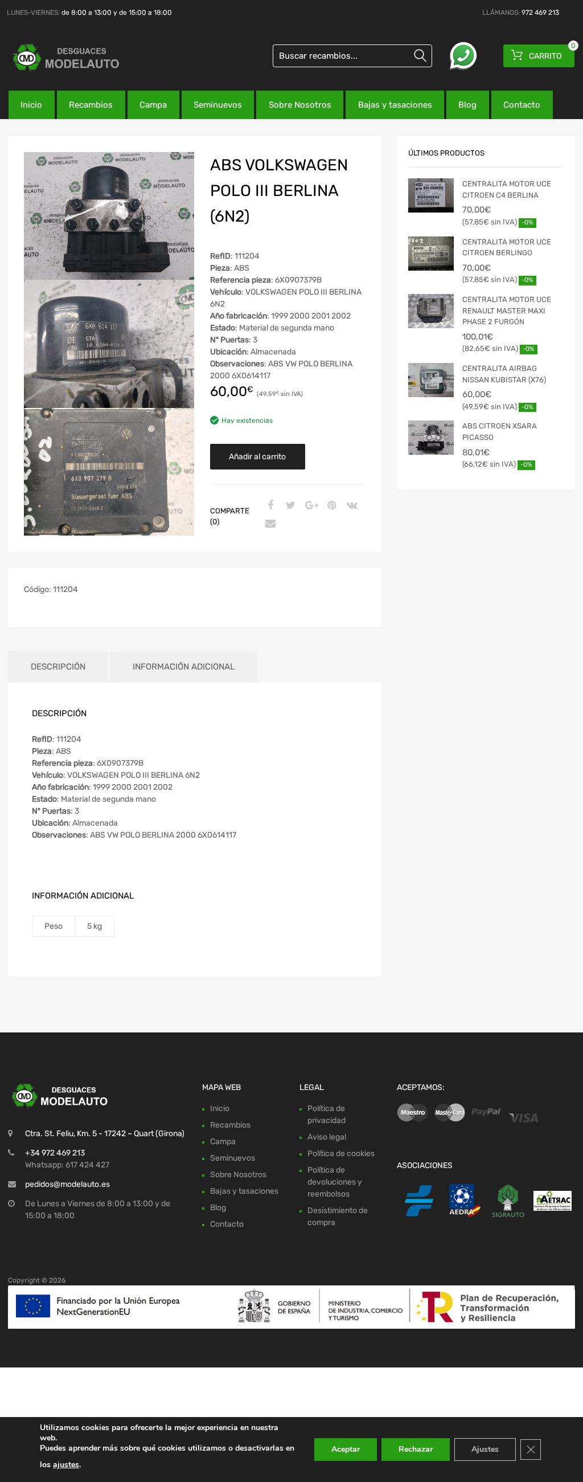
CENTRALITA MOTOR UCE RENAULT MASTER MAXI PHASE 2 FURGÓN (506, 310)
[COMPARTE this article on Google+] (309, 506)
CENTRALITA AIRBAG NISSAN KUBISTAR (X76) (504, 374)
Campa (153, 105)
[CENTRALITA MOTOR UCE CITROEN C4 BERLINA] (431, 195)
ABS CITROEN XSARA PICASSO (499, 432)
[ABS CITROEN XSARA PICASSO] (431, 437)
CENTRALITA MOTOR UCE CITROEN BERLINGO (506, 248)
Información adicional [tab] (184, 667)
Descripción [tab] (58, 667)
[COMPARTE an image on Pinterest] (330, 506)
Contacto (521, 105)
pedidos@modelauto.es (67, 1184)
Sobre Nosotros (300, 105)
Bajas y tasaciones (395, 105)
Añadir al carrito (257, 457)
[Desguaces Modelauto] (57, 57)
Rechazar (416, 1449)
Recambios (91, 105)
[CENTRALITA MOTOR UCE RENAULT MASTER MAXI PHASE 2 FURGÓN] (431, 311)
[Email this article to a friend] (268, 524)
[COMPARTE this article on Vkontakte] (350, 506)
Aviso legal (326, 1137)
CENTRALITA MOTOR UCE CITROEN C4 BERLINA (506, 189)
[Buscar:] (352, 56)
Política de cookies (341, 1153)
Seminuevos (218, 105)
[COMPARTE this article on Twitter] (289, 506)
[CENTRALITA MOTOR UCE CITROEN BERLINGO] (431, 253)
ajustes (66, 1464)
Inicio (31, 105)
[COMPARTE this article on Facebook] (268, 506)
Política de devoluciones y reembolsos (334, 1182)
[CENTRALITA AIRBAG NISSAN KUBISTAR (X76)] (431, 380)
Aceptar (345, 1449)
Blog (467, 105)
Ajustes (485, 1449)
